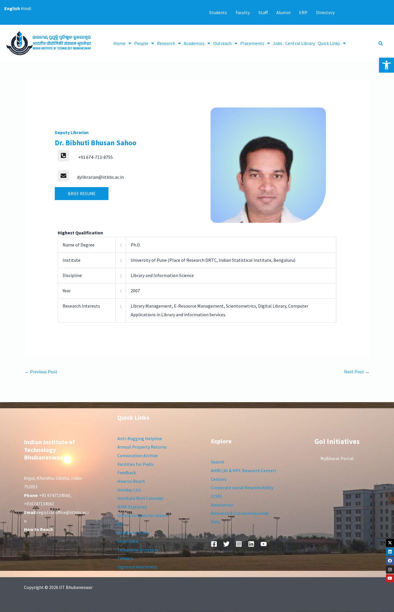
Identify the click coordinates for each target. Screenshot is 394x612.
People (141, 43)
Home (119, 43)
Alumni (283, 12)
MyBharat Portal (337, 458)
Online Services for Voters (142, 515)
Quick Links (329, 43)
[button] (386, 65)
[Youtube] (390, 578)
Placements (252, 43)
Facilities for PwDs (135, 464)
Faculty (243, 12)
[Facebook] (390, 561)
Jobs (277, 43)
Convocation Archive (137, 455)
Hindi (26, 8)
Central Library (300, 43)
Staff (263, 12)
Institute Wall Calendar (140, 498)
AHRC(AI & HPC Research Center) (243, 470)
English (12, 8)
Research (166, 43)
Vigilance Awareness (137, 567)
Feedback (126, 472)
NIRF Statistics (132, 507)
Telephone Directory (137, 550)
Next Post (356, 371)
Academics (194, 43)
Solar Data (127, 541)
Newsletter (222, 505)
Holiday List (129, 490)
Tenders (125, 558)
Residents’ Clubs (133, 532)
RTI (121, 524)
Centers (218, 479)
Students (218, 12)
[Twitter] (226, 544)
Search (217, 462)
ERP (303, 12)
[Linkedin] (390, 552)
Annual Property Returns (142, 447)
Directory (325, 12)
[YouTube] (263, 544)
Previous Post (41, 371)
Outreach (222, 43)
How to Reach (131, 481)
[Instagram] (390, 570)
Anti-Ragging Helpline (139, 438)
